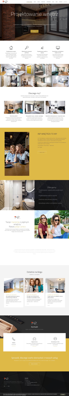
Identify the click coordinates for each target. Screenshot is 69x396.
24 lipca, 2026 (29, 294)
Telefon (13, 342)
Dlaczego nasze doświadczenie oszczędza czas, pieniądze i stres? (33, 296)
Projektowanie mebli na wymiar (42, 52)
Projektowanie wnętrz (11, 51)
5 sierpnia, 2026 (8, 294)
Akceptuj (62, 394)
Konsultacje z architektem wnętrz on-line (57, 52)
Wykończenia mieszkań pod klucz (27, 52)
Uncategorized (14, 294)
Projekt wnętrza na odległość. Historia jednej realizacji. (55, 296)
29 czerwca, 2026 (50, 294)
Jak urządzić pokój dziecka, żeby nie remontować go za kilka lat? (12, 296)
